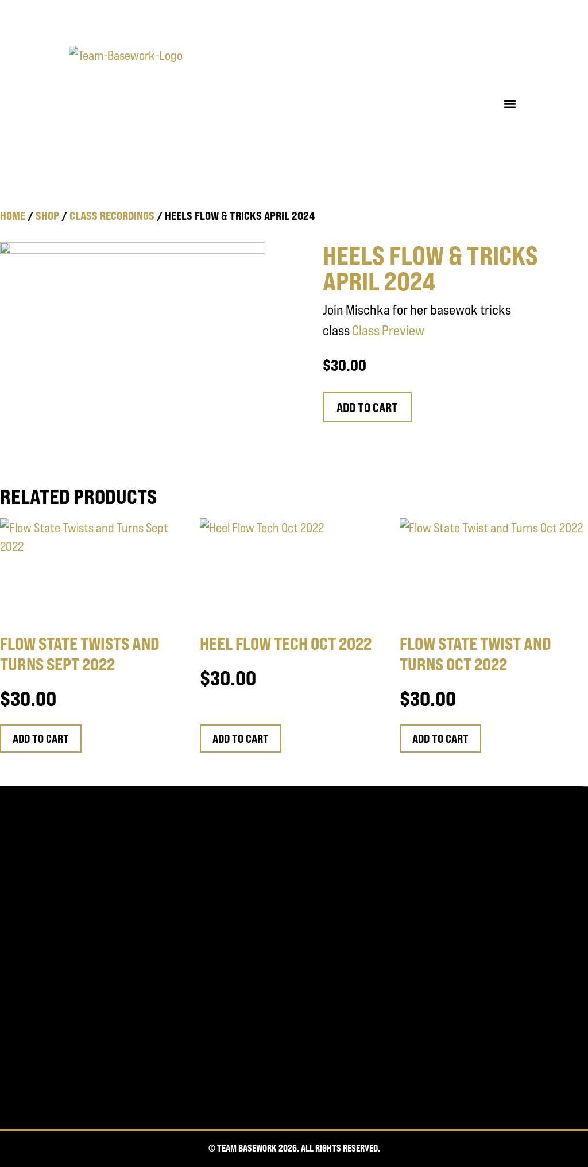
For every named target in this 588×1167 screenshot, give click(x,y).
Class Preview (388, 330)
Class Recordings (111, 215)
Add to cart (367, 407)
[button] (509, 103)
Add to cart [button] (41, 738)
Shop (47, 215)
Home (12, 215)
